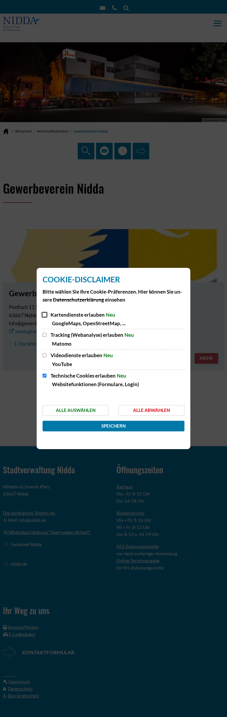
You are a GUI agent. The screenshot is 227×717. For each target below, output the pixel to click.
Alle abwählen (151, 410)
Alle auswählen (75, 410)
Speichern (113, 425)
